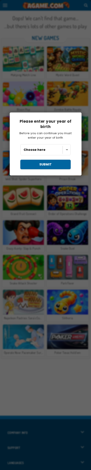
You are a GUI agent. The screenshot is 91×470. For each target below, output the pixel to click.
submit (45, 164)
